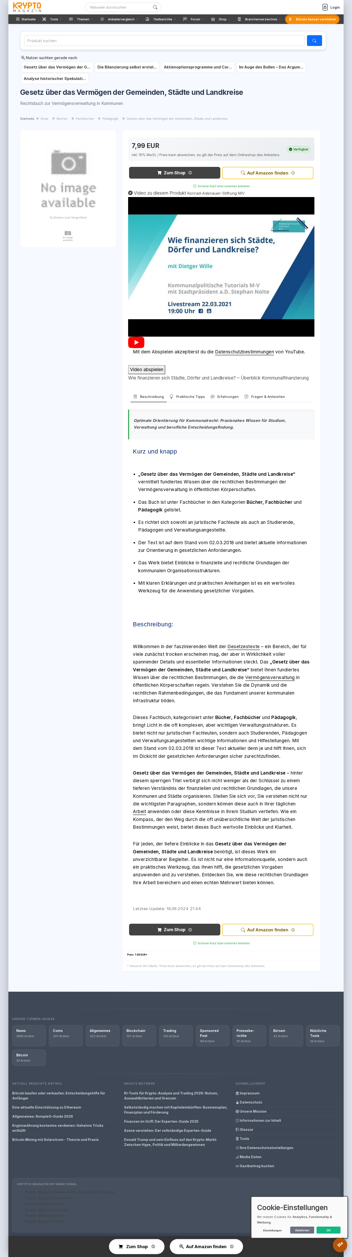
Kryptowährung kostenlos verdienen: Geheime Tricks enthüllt (57, 1127)
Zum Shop (174, 172)
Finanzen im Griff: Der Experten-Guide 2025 (161, 1121)
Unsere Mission (253, 1111)
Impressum (249, 1093)
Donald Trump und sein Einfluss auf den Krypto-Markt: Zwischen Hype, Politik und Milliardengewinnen (170, 1142)
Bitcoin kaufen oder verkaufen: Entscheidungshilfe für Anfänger (58, 1095)
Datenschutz (250, 1102)
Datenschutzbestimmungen (244, 352)
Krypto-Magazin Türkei (44, 1221)
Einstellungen (272, 1230)
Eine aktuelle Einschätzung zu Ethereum (46, 1107)
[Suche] (155, 7)
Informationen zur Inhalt (260, 1120)
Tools (244, 1139)
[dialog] (299, 1217)
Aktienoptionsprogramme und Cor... (198, 67)
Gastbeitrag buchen (256, 1166)
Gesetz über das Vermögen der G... (57, 67)
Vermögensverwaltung (270, 677)
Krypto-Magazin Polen (44, 1204)
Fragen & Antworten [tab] (268, 397)
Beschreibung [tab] (152, 397)
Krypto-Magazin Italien (44, 1215)
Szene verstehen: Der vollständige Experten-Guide (167, 1130)
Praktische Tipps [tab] (190, 397)
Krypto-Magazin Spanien (46, 1210)
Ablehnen (302, 1230)
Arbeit (139, 811)
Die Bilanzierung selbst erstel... (127, 67)
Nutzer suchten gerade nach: (51, 57)
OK (328, 1230)
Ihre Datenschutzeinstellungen (266, 1148)
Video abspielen (146, 369)
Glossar (246, 1129)
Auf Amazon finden (267, 173)
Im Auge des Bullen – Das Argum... (271, 67)
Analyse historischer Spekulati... (55, 78)
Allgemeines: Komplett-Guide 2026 (42, 1116)
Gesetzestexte (243, 646)
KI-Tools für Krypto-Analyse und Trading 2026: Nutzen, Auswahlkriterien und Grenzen (171, 1095)
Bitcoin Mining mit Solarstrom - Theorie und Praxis (55, 1140)
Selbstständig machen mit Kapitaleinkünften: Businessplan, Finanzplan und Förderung (176, 1109)
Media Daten (250, 1157)
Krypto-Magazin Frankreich (48, 1198)
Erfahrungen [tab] (228, 397)
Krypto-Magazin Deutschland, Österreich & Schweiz (70, 1192)
